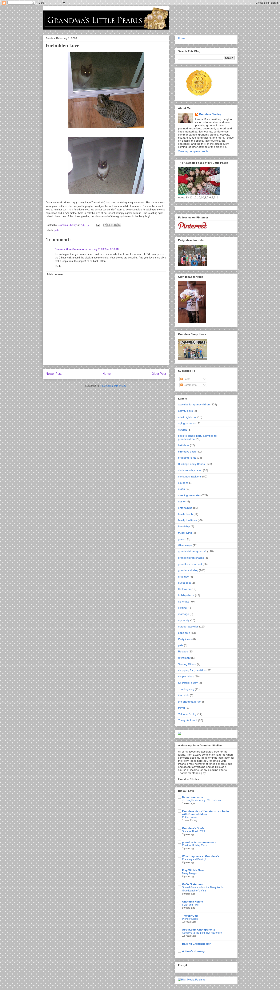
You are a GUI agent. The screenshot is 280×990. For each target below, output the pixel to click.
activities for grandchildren (194, 404)
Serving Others (187, 664)
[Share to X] (112, 225)
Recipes (183, 651)
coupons (183, 482)
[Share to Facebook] (116, 225)
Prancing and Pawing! (194, 859)
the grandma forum (189, 701)
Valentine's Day (187, 714)
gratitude (183, 576)
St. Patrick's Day (188, 682)
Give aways (185, 545)
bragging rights (187, 457)
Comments (190, 384)
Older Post (159, 373)
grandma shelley (188, 570)
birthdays (183, 445)
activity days (185, 410)
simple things (186, 676)
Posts (186, 378)
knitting (182, 607)
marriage (183, 613)
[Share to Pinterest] (119, 225)
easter (182, 501)
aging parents (186, 423)
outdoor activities (188, 626)
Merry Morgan (189, 873)
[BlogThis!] (108, 225)
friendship (184, 526)
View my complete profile (193, 151)
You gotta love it (187, 720)
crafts (181, 488)
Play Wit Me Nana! (194, 870)
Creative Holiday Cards (194, 845)
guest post (184, 582)
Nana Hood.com (192, 797)
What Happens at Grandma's (200, 856)
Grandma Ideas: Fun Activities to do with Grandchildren (205, 812)
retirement (184, 657)
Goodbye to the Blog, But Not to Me (202, 932)
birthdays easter (188, 451)
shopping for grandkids (192, 670)
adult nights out (187, 417)
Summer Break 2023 (193, 831)
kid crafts (183, 601)
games (182, 539)
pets (56, 230)
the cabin (183, 695)
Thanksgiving (186, 689)
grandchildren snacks (191, 557)
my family (184, 620)
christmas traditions (190, 476)
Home (106, 373)
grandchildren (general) (192, 551)
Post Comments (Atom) (113, 385)
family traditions (187, 520)
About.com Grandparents (198, 929)
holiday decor (186, 595)
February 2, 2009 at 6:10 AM (103, 249)
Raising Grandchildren (196, 943)
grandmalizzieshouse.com (199, 842)
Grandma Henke (192, 901)
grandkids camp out (190, 564)
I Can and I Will (190, 904)
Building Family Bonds (191, 463)
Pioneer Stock (190, 918)
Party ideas (185, 639)
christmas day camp (190, 470)
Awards (182, 429)
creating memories (189, 495)
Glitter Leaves (190, 817)
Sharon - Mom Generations (71, 249)
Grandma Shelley (210, 114)
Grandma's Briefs (193, 828)
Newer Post (54, 373)
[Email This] (105, 225)
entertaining (185, 507)
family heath (185, 514)
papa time (184, 632)
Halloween (184, 588)
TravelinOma (190, 915)
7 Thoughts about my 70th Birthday (201, 800)
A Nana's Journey (193, 951)
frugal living (185, 532)
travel (181, 707)
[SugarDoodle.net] (179, 733)
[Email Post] (98, 225)
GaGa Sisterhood (193, 884)
